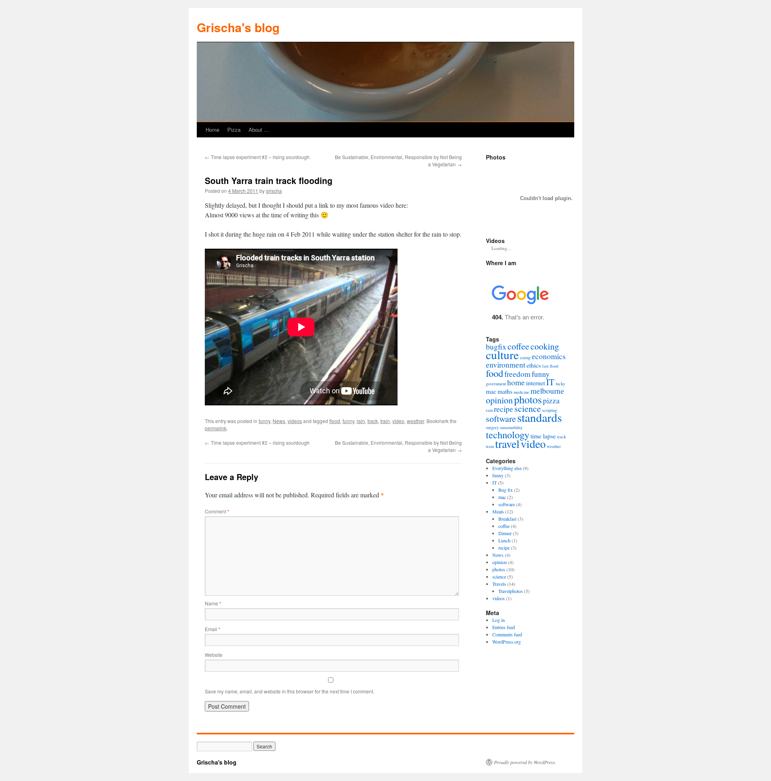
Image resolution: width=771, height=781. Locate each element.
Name (213, 603)
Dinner (505, 533)
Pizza (234, 129)
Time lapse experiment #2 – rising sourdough (257, 156)
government (496, 383)
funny (264, 420)
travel (507, 443)
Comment (217, 511)
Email (212, 629)
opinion (499, 400)
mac (491, 391)
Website (213, 654)
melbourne (547, 391)
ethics (533, 365)
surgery (492, 427)
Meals (498, 511)
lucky (560, 383)
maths (505, 391)
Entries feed (503, 627)
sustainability (511, 427)
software (501, 418)
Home (212, 129)
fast (545, 366)
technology (507, 434)
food (494, 373)
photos (528, 399)
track (372, 420)
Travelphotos (510, 591)
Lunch (504, 540)
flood (334, 420)
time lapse (543, 435)
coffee (518, 346)
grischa (274, 190)
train (385, 420)
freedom (517, 374)
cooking (544, 346)
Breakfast (507, 518)
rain (361, 420)
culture (502, 354)
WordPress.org (506, 641)
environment (505, 365)
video (398, 420)
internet (535, 382)
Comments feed (507, 634)
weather (415, 420)
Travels (499, 584)
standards (539, 417)
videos (295, 420)
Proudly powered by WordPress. (525, 762)
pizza (551, 400)
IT (550, 382)
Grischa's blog (238, 27)
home (516, 382)
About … (259, 129)
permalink (215, 428)
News (279, 420)
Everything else (507, 468)
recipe (503, 409)
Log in (498, 620)
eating (525, 357)
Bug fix (505, 490)
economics (549, 356)
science (527, 408)
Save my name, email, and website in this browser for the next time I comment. (289, 691)
